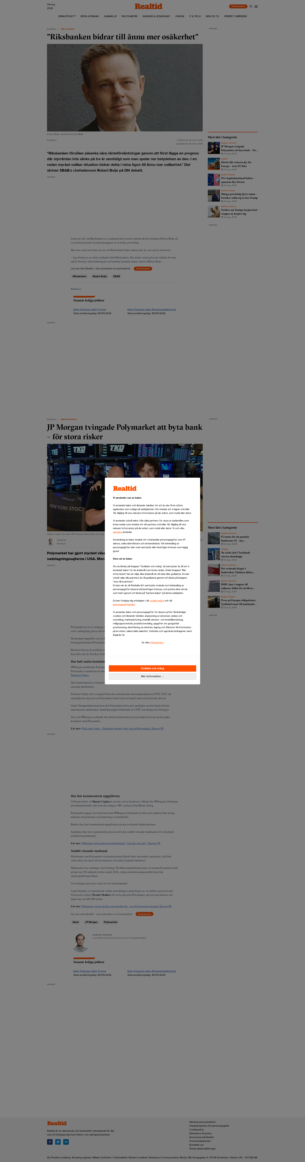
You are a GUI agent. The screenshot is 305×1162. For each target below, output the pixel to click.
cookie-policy (157, 600)
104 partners (156, 642)
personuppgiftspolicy (124, 604)
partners (117, 532)
